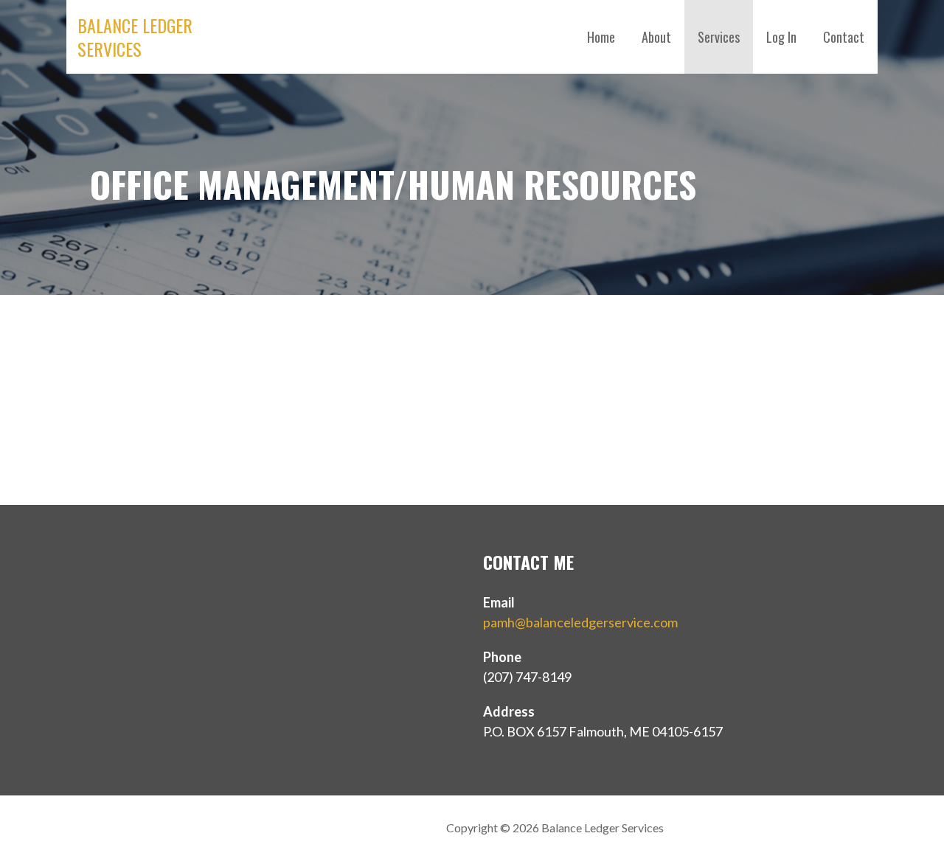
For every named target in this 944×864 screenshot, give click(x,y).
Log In (781, 36)
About (656, 36)
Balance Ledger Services (134, 37)
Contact (843, 36)
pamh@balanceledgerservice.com (580, 622)
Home (601, 36)
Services (719, 36)
